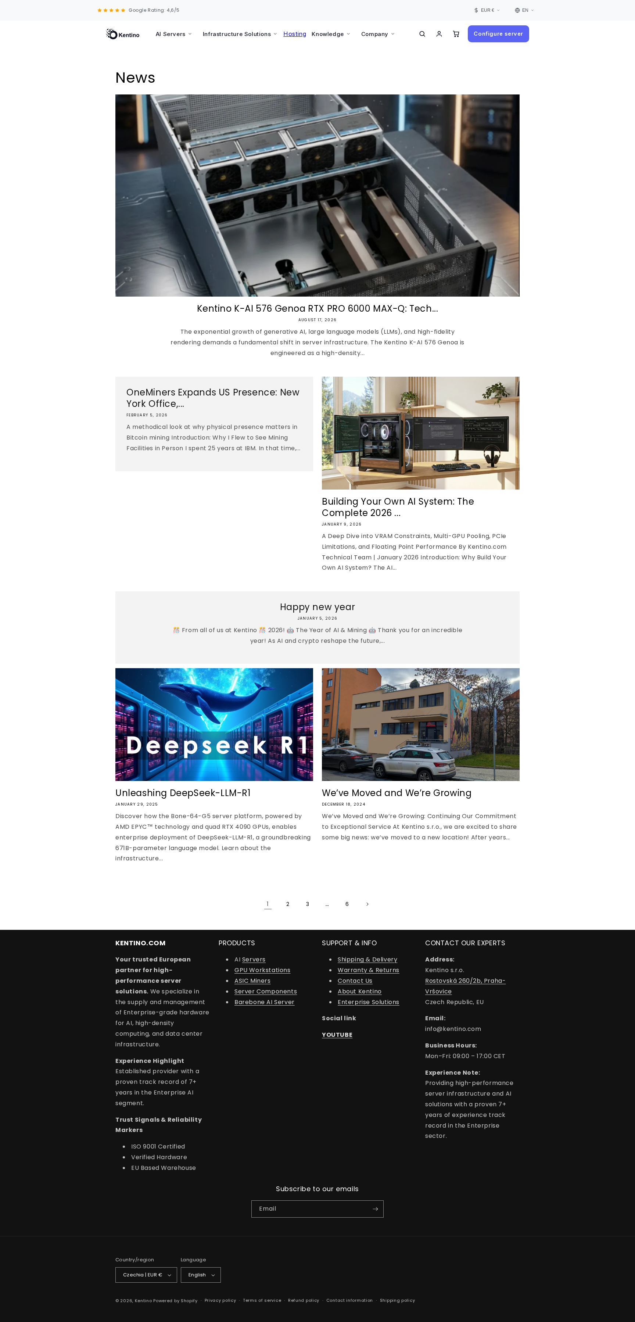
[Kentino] (122, 33)
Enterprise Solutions (368, 1002)
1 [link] (268, 904)
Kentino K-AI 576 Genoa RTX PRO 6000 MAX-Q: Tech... (317, 308)
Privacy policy (220, 1300)
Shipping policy (397, 1300)
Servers (254, 960)
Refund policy (303, 1300)
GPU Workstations (262, 970)
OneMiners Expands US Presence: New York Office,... (212, 398)
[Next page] (367, 904)
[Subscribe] (375, 1209)
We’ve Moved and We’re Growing (396, 793)
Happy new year (317, 607)
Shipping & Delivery (367, 960)
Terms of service (262, 1300)
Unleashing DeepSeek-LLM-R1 (183, 793)
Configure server (498, 34)
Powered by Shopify (175, 1301)
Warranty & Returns (368, 970)
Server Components (265, 991)
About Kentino (360, 991)
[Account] (439, 33)
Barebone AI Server (264, 1002)
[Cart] (456, 33)
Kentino (143, 1301)
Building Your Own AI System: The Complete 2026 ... (398, 507)
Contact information (349, 1300)
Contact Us (355, 981)
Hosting (294, 33)
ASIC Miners (252, 981)
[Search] (422, 33)
